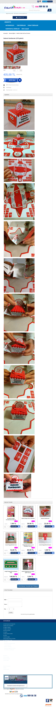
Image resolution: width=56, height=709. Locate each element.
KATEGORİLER (10, 25)
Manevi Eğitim (12, 33)
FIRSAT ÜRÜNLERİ (33, 25)
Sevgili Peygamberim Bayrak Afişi (11, 572)
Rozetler (6, 641)
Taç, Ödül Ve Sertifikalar (9, 649)
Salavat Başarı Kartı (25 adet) (28, 518)
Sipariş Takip (6, 660)
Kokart (5, 635)
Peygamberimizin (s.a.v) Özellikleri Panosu (28, 545)
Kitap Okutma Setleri (8, 633)
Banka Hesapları (6, 666)
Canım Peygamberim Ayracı (45, 544)
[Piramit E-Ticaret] (48, 705)
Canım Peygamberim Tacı (11, 544)
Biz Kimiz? (5, 655)
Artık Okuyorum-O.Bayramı (9, 624)
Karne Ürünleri (7, 630)
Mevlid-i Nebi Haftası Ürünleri (23, 33)
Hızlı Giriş (50, 1)
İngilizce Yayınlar (7, 628)
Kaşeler (5, 632)
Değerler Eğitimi (7, 627)
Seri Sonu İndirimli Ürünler (9, 643)
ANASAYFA (8, 22)
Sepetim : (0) (20, 17)
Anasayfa (5, 33)
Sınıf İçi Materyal (7, 645)
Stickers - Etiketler (7, 646)
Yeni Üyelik (45, 1)
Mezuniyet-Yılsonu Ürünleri (9, 638)
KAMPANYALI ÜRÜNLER (13, 29)
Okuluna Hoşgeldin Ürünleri (10, 648)
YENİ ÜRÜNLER (21, 25)
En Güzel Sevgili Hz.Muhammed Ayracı (11, 519)
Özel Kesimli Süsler (8, 640)
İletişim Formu (6, 669)
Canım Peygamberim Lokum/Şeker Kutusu (28, 572)
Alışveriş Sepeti (6, 658)
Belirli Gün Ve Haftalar (8, 625)
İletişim (4, 667)
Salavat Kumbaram (45, 518)
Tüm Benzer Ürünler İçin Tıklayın (28, 586)
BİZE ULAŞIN (25, 29)
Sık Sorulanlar (6, 657)
